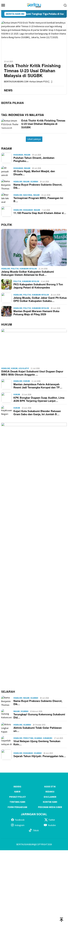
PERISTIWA (28, 738)
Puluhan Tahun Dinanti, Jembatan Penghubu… (33, 159)
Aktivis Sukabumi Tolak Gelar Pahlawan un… (37, 729)
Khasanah (18, 155)
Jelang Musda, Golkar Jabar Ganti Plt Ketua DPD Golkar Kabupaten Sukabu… (40, 299)
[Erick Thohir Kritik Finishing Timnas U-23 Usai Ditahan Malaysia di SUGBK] (34, 39)
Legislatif (23, 368)
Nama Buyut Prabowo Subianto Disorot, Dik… (37, 186)
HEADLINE (17, 181)
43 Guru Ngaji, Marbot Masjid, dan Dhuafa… (34, 173)
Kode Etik (50, 786)
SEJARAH (8, 692)
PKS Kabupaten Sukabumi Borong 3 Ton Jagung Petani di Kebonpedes (38, 286)
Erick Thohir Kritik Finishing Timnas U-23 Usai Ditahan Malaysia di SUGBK (32, 70)
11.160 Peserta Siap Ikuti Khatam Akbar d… (39, 212)
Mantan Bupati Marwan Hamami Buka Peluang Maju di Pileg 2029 (36, 313)
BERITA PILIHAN (12, 103)
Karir (17, 791)
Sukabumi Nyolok (28, 268)
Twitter (51, 819)
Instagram (19, 825)
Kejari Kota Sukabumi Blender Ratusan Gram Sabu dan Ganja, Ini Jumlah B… (37, 412)
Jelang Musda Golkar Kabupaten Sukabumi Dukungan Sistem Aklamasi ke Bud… (27, 273)
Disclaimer (50, 796)
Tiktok (36, 830)
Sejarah (34, 181)
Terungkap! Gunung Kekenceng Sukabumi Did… (39, 716)
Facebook (19, 819)
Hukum (14, 368)
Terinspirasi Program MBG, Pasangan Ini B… (38, 199)
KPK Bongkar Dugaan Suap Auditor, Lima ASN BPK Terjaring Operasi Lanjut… (38, 399)
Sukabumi (47, 738)
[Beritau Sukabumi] (34, 4)
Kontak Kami (50, 801)
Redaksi (50, 791)
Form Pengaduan (17, 807)
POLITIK (6, 225)
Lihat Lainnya (34, 139)
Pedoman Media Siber (50, 807)
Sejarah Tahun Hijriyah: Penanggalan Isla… (39, 756)
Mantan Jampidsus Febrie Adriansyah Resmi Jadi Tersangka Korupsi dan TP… (37, 386)
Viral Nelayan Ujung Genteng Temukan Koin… (36, 743)
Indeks (17, 786)
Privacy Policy (17, 796)
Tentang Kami (17, 801)
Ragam (27, 155)
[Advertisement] (34, 888)
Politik (15, 268)
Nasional (27, 195)
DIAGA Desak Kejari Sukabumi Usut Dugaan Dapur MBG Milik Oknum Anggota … (32, 373)
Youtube (52, 825)
